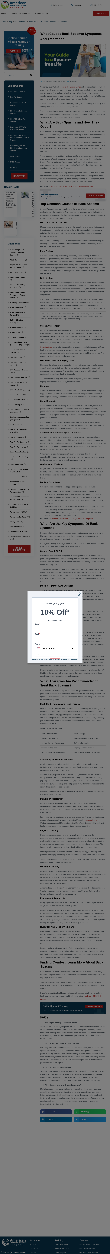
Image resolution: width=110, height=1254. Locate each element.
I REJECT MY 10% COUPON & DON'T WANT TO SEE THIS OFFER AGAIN (55, 660)
